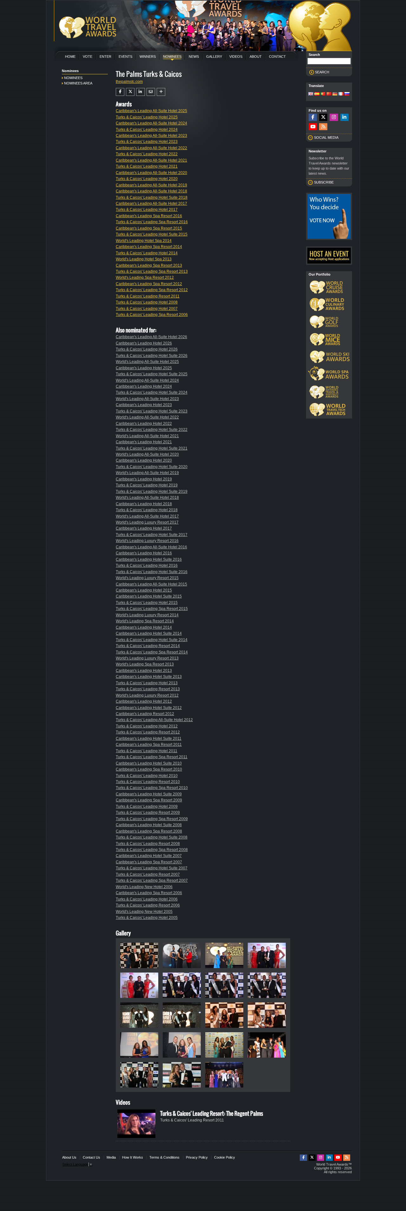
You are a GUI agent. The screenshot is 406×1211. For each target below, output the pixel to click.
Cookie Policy (224, 1157)
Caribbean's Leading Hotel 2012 (144, 701)
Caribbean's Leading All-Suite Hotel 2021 (151, 160)
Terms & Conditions (164, 1157)
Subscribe (324, 182)
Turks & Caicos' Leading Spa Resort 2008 (152, 849)
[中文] (328, 94)
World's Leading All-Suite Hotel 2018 (147, 497)
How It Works (132, 1157)
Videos (235, 56)
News (194, 56)
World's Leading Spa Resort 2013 (145, 664)
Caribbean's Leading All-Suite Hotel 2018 (151, 191)
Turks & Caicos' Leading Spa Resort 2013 (152, 271)
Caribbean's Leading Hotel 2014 (144, 627)
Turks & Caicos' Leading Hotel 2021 (147, 166)
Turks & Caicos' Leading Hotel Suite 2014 (151, 640)
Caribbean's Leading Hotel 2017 (144, 528)
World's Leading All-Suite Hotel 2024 (147, 380)
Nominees (172, 56)
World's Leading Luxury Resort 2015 (147, 578)
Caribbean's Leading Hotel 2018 (144, 504)
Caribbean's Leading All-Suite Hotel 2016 (151, 547)
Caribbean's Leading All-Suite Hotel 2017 (151, 203)
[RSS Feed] (323, 126)
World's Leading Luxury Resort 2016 (147, 541)
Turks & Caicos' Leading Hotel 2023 (147, 141)
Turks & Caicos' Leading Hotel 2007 (147, 308)
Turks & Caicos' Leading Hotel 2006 (147, 899)
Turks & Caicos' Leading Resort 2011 (148, 296)
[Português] (322, 94)
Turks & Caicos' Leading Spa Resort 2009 (152, 819)
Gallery (214, 56)
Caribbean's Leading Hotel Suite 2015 (149, 596)
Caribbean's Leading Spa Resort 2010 (149, 769)
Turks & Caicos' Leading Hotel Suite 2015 (151, 234)
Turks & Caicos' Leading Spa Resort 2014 (152, 652)
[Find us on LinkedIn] (344, 117)
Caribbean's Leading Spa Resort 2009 (149, 800)
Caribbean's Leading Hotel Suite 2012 (149, 708)
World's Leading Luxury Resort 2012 (147, 695)
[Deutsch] (334, 94)
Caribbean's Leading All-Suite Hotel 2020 (151, 173)
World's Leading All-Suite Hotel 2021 (147, 436)
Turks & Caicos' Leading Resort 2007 (148, 874)
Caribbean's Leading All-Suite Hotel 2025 (151, 111)
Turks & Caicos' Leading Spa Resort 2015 (152, 608)
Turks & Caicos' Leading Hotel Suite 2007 (151, 868)
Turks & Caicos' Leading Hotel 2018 (147, 510)
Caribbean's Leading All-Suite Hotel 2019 (151, 185)
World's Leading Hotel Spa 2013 (144, 259)
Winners (148, 56)
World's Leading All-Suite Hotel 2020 (147, 454)
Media (111, 1157)
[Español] (316, 94)
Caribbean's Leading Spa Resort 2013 (149, 265)
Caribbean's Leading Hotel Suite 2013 (149, 676)
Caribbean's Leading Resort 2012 (145, 714)
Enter (105, 56)
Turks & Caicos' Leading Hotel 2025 (147, 117)
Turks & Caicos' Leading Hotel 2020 (147, 179)
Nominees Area (78, 83)
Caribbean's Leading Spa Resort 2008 (149, 831)
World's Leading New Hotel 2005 (144, 911)
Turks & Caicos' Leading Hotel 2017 (147, 209)
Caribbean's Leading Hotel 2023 (144, 405)
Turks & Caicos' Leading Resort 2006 (148, 905)
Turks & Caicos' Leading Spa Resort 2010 (152, 788)
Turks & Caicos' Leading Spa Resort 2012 (152, 290)
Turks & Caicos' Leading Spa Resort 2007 (152, 880)
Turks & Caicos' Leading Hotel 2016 (147, 565)
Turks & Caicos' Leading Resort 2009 (148, 812)
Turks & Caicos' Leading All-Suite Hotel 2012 (154, 720)
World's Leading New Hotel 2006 (144, 887)
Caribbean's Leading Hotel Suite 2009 (149, 794)
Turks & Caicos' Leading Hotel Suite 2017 (151, 534)
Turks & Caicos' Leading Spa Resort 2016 (152, 222)
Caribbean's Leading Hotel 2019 (144, 479)
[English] (310, 94)
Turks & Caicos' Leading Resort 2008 (148, 843)
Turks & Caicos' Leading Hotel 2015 (147, 602)
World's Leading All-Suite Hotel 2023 (147, 399)
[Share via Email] (151, 91)
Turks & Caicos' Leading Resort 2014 (148, 646)
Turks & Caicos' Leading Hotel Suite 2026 (151, 355)
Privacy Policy (197, 1157)
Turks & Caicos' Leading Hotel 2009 (147, 806)
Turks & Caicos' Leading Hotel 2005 (147, 917)
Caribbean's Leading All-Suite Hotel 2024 (151, 123)
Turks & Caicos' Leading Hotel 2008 (147, 302)
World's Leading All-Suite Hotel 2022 (147, 417)
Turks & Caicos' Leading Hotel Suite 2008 (151, 837)
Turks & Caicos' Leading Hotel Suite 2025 (151, 374)
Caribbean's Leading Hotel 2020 (144, 460)
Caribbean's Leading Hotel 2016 (144, 553)
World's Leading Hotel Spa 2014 (144, 240)
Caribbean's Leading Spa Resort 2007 (149, 862)
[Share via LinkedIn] (140, 91)
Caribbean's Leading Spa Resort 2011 (149, 744)
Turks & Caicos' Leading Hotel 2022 (147, 154)
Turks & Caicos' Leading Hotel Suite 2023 (151, 411)
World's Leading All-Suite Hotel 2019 (147, 473)
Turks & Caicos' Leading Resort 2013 (148, 689)
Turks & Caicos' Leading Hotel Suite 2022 (151, 429)
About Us (69, 1157)
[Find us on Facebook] (313, 117)
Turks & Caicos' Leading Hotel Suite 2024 (151, 392)
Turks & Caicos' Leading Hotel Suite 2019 (151, 491)
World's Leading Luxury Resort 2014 (147, 615)
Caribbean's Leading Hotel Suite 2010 (149, 763)
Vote (87, 56)
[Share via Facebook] (120, 91)
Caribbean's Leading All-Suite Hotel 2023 (151, 135)
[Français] (341, 94)
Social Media (326, 137)
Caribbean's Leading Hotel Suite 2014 (149, 633)
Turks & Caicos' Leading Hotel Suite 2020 (151, 467)
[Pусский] (347, 94)
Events (125, 56)
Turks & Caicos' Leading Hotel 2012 (147, 726)
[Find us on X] (323, 117)
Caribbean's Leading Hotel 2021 (144, 442)
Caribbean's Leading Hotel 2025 (144, 368)
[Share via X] (130, 91)
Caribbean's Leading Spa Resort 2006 (149, 893)
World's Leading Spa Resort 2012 (145, 277)
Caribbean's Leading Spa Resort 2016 (149, 216)
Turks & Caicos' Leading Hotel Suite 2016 (151, 572)
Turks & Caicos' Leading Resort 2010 (148, 781)
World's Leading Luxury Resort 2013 (147, 658)
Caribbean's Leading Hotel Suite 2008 (149, 825)
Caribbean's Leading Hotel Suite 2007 (149, 855)
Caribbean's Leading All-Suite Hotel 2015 (151, 584)
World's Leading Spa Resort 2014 (145, 621)
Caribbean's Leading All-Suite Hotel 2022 (151, 148)
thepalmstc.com (129, 81)
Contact (277, 56)
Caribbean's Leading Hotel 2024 (144, 386)
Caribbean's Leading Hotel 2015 (144, 590)
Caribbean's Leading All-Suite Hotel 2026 (151, 337)
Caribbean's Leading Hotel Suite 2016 (149, 559)
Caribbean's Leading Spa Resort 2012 (149, 284)
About (256, 56)
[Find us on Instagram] (334, 117)
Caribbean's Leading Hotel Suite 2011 (148, 738)
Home (70, 56)
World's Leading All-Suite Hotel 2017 (147, 516)
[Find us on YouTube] (313, 126)
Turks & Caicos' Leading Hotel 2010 (147, 775)
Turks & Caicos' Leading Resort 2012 (148, 732)
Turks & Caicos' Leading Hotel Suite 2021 (151, 448)
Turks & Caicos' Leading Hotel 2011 (146, 751)
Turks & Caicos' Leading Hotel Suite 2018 (151, 197)
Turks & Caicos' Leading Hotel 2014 (147, 253)
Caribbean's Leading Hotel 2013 (144, 670)
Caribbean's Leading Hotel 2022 (144, 423)
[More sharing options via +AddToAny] (161, 91)
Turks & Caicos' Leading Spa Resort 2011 (151, 757)
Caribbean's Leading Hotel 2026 (144, 343)
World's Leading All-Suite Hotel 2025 (147, 361)
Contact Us (91, 1157)
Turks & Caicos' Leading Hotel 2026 (147, 349)
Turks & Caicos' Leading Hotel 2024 (147, 129)
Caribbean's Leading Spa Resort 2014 (149, 246)
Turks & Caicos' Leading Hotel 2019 (147, 485)
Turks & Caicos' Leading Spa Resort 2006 (152, 314)
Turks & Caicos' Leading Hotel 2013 (147, 683)
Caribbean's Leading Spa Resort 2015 (149, 228)
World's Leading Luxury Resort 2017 (147, 522)
